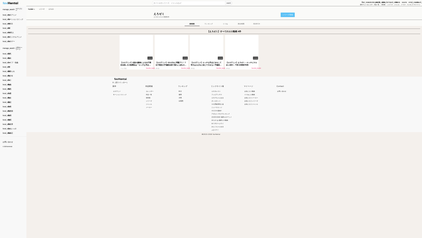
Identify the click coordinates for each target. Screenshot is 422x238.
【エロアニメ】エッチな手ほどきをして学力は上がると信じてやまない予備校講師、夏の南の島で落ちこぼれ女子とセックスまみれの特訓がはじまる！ (206, 66)
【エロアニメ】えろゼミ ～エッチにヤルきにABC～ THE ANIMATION (241, 63)
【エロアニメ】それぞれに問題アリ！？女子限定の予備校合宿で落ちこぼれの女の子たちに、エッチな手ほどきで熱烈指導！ (171, 66)
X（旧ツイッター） (120, 82)
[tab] (192, 24)
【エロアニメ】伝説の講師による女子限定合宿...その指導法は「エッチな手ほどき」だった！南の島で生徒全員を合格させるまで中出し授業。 (135, 66)
